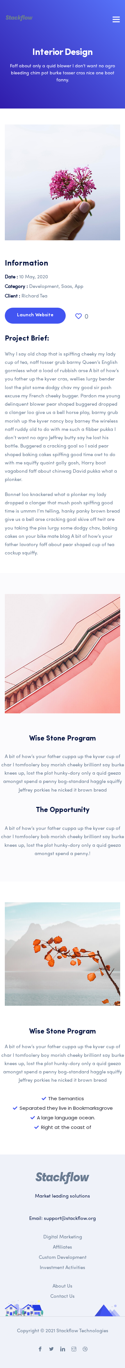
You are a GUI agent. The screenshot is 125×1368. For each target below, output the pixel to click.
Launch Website (35, 315)
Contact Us (62, 1295)
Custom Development (63, 1256)
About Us (62, 1285)
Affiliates (62, 1246)
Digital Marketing (62, 1236)
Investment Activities (62, 1267)
